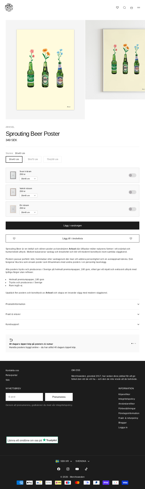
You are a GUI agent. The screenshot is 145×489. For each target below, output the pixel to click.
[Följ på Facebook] (58, 469)
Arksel (10, 127)
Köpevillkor (124, 394)
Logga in (123, 427)
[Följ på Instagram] (68, 469)
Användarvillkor (126, 404)
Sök (8, 380)
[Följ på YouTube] (77, 469)
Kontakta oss (12, 370)
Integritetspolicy (126, 399)
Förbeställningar (127, 408)
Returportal (11, 375)
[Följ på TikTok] (86, 469)
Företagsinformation (128, 413)
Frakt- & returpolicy (128, 418)
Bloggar (122, 422)
